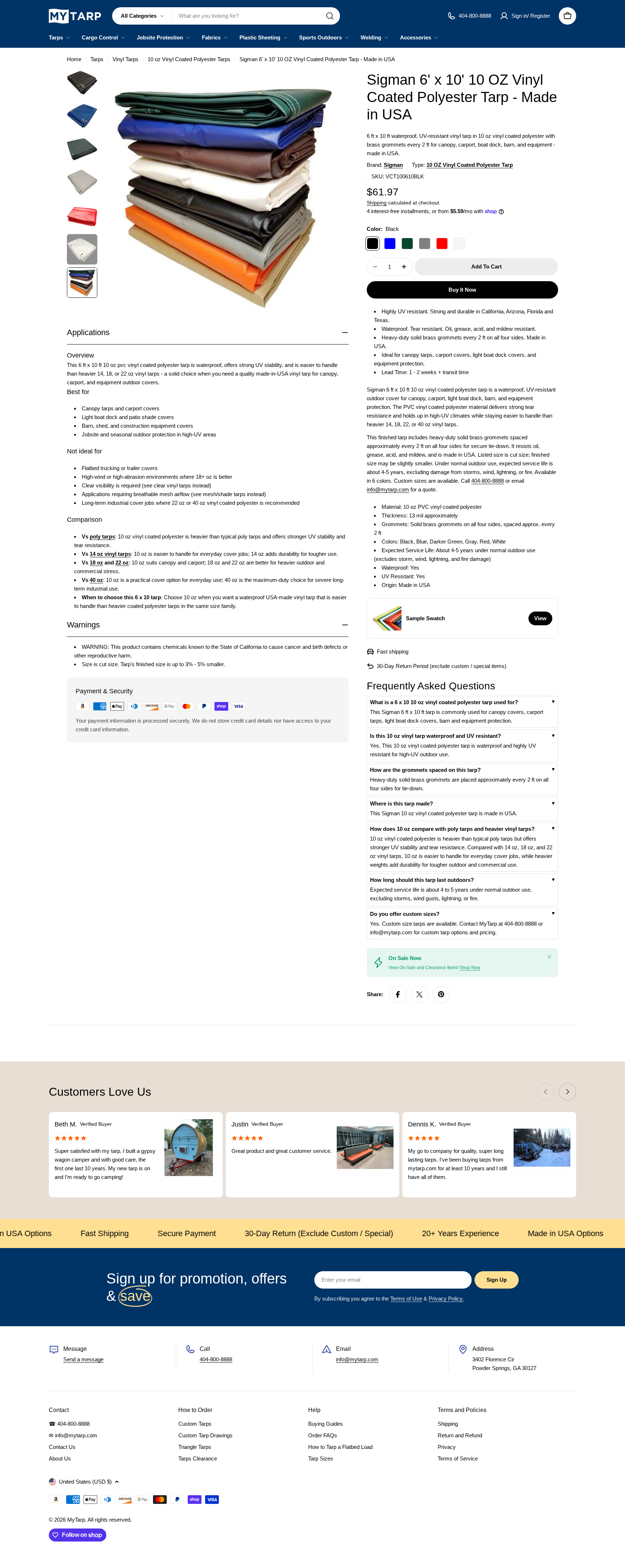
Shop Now (470, 967)
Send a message (83, 1359)
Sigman (393, 165)
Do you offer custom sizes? (404, 914)
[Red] (442, 243)
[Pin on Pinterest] (441, 994)
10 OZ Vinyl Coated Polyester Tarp (469, 165)
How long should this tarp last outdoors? (422, 880)
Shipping (377, 203)
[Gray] (424, 243)
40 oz (96, 580)
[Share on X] (419, 994)
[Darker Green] (407, 243)
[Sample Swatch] (387, 618)
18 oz (96, 562)
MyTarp (76, 1520)
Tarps (96, 59)
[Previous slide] (545, 1091)
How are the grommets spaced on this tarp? (425, 770)
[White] (459, 243)
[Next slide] (567, 1091)
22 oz (122, 562)
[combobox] (226, 16)
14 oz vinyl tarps (110, 554)
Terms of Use (406, 1298)
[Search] (330, 16)
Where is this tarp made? (401, 803)
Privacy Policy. (446, 1298)
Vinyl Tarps (125, 59)
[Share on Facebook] (398, 994)
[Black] (372, 243)
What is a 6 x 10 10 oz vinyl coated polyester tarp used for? (444, 702)
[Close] (549, 957)
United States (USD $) (85, 1482)
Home (74, 59)
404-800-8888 (487, 481)
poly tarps (102, 536)
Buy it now (462, 290)
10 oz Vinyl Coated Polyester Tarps (189, 59)
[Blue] (390, 243)
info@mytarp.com (388, 489)
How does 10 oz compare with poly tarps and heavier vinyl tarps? (452, 829)
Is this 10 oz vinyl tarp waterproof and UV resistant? (435, 736)
